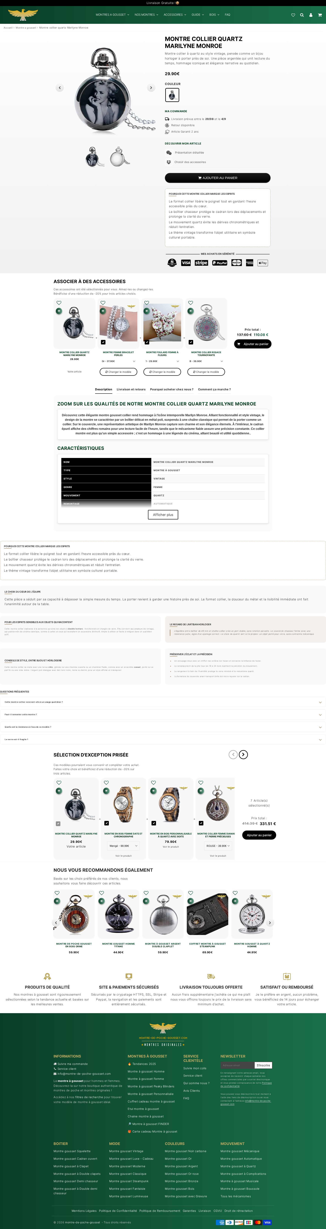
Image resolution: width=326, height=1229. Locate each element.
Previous (59, 87)
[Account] (311, 15)
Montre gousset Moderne (127, 1166)
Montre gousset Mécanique (240, 1151)
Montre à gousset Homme (146, 1071)
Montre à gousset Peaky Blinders (151, 1086)
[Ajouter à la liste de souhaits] (58, 303)
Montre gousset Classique (127, 1174)
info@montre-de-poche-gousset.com (84, 1073)
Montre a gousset (26, 27)
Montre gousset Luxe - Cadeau (131, 1158)
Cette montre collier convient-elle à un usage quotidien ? (34, 702)
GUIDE (196, 14)
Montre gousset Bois (179, 1188)
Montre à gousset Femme (146, 1079)
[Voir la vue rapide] (57, 901)
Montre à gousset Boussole (240, 1188)
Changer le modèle (119, 371)
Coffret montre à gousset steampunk (207, 945)
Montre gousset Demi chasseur (76, 1181)
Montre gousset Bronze (181, 1181)
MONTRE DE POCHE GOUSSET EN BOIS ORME (74, 945)
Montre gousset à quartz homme (252, 945)
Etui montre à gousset (143, 1109)
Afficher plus (163, 515)
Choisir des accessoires (190, 162)
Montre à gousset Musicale (240, 1181)
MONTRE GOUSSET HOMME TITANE (118, 945)
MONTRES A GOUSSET (111, 14)
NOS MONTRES (145, 14)
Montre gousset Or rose (182, 1174)
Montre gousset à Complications (243, 1174)
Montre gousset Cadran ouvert (75, 1158)
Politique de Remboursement (159, 1211)
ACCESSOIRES (173, 14)
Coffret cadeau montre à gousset (151, 1101)
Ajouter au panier (256, 344)
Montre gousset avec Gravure (186, 1196)
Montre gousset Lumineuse (128, 1196)
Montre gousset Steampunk (128, 1181)
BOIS (212, 14)
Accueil (8, 27)
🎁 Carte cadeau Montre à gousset (152, 1131)
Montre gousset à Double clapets (77, 1174)
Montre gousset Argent (181, 1166)
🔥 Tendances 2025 (142, 1064)
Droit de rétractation (239, 1211)
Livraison (205, 1211)
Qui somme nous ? (196, 1083)
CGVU (218, 1211)
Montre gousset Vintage (126, 1151)
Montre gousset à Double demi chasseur (75, 1191)
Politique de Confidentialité (118, 1211)
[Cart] (319, 15)
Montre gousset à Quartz (238, 1166)
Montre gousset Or (178, 1158)
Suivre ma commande (73, 1064)
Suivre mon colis (195, 1068)
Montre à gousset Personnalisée (151, 1094)
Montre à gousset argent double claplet (163, 945)
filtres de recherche (89, 1097)
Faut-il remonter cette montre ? (21, 714)
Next (151, 87)
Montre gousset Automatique (241, 1158)
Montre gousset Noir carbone (185, 1151)
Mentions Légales (84, 1211)
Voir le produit (123, 855)
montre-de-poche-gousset (82, 1222)
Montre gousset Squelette (72, 1151)
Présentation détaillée (189, 152)
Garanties (189, 1211)
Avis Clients (191, 1090)
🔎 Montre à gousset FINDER (148, 1124)
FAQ (227, 14)
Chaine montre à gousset (146, 1116)
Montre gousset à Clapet (71, 1166)
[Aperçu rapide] (59, 311)
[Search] (302, 15)
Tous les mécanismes (236, 1196)
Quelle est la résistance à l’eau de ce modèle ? (28, 727)
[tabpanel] (92, 156)
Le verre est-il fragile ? (16, 739)
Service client (67, 1069)
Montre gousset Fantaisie (127, 1188)
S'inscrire (263, 1065)
